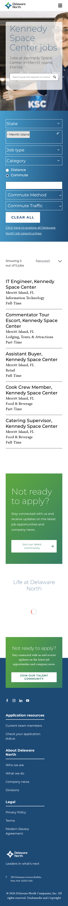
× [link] (57, 134)
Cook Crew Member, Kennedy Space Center (32, 390)
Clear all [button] (22, 217)
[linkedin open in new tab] (20, 700)
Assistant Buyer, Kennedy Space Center (32, 356)
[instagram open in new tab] (13, 700)
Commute (19, 175)
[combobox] (34, 77)
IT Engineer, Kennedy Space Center (30, 284)
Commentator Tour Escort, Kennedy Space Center (32, 320)
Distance (18, 170)
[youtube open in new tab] (27, 700)
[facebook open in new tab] (7, 700)
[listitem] (34, 292)
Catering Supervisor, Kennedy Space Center (32, 423)
